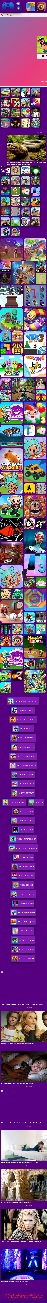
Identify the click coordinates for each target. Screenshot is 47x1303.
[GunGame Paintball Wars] (5, 106)
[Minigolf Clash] (15, 226)
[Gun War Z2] (15, 96)
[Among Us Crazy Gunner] (15, 106)
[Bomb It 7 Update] (15, 117)
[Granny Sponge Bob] (35, 117)
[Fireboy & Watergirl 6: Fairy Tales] (5, 215)
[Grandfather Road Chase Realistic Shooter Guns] (5, 117)
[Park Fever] (5, 127)
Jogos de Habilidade (26, 756)
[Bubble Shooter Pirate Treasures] (25, 117)
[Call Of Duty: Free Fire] (25, 215)
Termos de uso (36, 1297)
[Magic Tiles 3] (35, 195)
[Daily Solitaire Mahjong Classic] (25, 195)
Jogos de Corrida (26, 710)
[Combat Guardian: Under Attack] (5, 205)
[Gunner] (35, 106)
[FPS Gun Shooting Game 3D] (25, 106)
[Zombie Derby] (35, 215)
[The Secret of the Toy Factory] (15, 127)
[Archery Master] (25, 226)
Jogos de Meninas (26, 747)
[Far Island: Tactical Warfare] (5, 185)
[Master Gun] (25, 96)
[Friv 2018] (18, 5)
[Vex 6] (25, 175)
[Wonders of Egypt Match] (15, 236)
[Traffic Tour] (5, 226)
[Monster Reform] (25, 205)
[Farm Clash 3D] (15, 185)
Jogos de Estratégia (26, 719)
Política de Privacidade (19, 1297)
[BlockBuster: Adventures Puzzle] (5, 195)
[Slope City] (35, 175)
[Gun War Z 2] (35, 96)
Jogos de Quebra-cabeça (26, 701)
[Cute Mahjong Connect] (25, 127)
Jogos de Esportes (26, 738)
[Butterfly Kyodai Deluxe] (15, 215)
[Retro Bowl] (15, 195)
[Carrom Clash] (41, 11)
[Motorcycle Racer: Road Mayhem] (35, 185)
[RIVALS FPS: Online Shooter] (5, 236)
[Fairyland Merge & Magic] (15, 175)
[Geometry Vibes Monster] (5, 175)
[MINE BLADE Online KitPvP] (35, 127)
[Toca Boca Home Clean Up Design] (15, 205)
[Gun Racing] (5, 96)
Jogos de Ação (26, 729)
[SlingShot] (30, 11)
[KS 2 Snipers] (25, 185)
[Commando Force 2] (35, 226)
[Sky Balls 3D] (35, 205)
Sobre (7, 1297)
